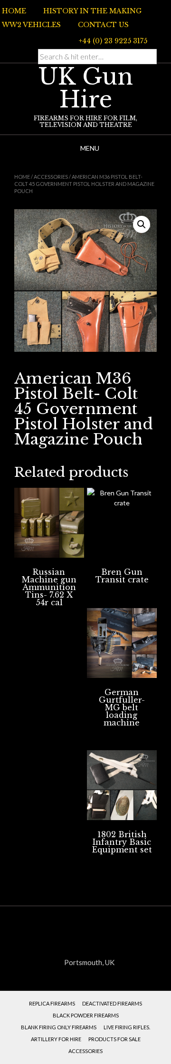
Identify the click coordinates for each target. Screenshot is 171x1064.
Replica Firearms (52, 1003)
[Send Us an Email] (27, 40)
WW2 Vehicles (31, 24)
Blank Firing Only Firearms (58, 1027)
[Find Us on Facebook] (38, 40)
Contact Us (103, 24)
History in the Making (92, 11)
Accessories (51, 177)
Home (14, 11)
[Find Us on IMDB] (50, 40)
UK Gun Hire (85, 88)
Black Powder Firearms (86, 1015)
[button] (141, 224)
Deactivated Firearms (112, 1003)
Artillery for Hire (56, 1039)
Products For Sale (114, 1039)
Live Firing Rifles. (127, 1027)
